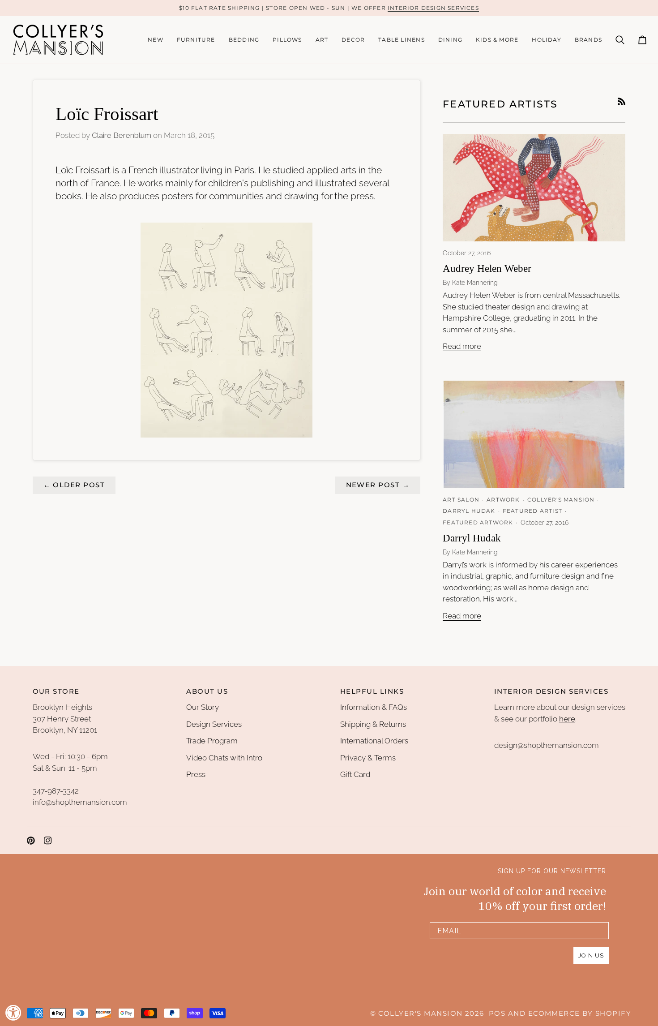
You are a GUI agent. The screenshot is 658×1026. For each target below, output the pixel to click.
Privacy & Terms (368, 757)
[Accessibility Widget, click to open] (13, 1013)
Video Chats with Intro (224, 757)
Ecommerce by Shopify (579, 1013)
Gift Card (355, 774)
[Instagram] (48, 841)
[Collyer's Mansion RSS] (621, 101)
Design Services (214, 724)
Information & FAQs (373, 707)
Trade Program (212, 740)
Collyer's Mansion (420, 1013)
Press (195, 774)
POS (497, 1013)
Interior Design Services (433, 7)
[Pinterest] (31, 841)
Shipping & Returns (373, 724)
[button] (196, 40)
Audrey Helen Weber (487, 268)
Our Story (202, 707)
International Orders (374, 740)
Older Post (74, 485)
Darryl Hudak (472, 538)
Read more (462, 346)
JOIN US (591, 955)
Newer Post (378, 485)
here (567, 718)
